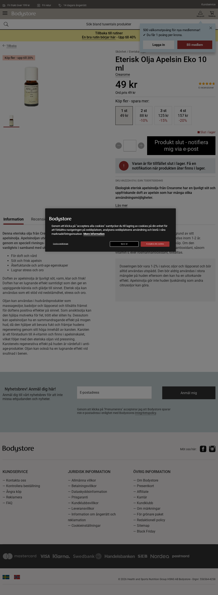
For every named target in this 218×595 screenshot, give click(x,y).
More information (94, 233)
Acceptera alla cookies (155, 244)
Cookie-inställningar (60, 244)
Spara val (124, 244)
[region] (110, 230)
